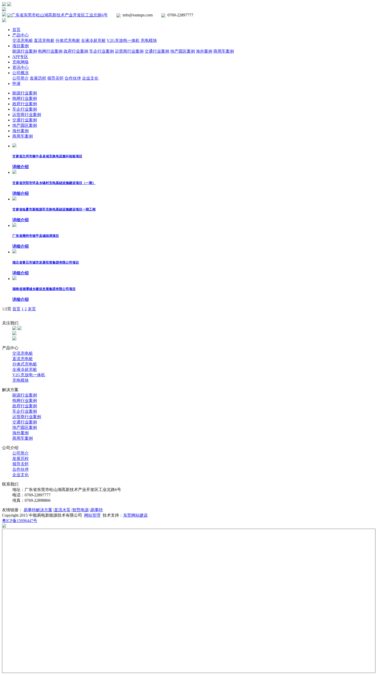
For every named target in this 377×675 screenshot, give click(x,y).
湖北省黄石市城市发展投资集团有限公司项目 (45, 262)
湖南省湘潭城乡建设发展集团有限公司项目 (44, 289)
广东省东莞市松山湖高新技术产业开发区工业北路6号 (59, 15)
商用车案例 (223, 51)
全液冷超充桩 (93, 40)
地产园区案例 (182, 51)
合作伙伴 (73, 78)
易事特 (97, 510)
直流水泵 (62, 510)
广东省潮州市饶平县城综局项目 (35, 236)
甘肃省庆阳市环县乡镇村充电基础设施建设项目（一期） (54, 183)
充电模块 (149, 40)
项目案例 (20, 46)
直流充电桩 (44, 40)
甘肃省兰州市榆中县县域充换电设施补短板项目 (47, 156)
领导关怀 (55, 78)
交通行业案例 (157, 51)
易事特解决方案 (38, 510)
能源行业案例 (24, 51)
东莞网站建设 (135, 515)
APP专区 (20, 56)
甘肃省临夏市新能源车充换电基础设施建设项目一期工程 (54, 209)
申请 (16, 83)
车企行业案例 (101, 51)
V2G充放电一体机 (123, 40)
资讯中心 (20, 67)
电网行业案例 (50, 51)
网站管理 (92, 515)
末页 (32, 309)
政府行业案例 (76, 51)
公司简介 (20, 78)
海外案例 (204, 51)
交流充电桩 (22, 40)
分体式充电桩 (67, 40)
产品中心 (20, 35)
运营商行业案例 (129, 51)
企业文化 (90, 78)
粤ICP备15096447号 (19, 520)
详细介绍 (20, 167)
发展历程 (38, 78)
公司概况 (20, 73)
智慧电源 (80, 510)
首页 (16, 29)
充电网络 (20, 62)
